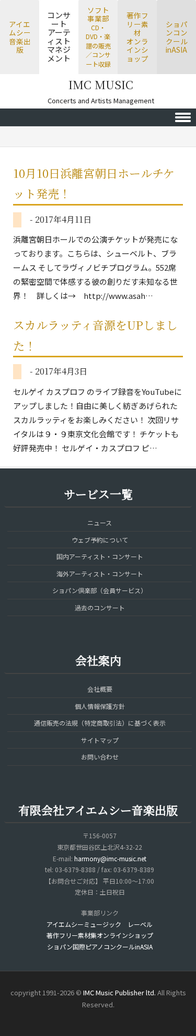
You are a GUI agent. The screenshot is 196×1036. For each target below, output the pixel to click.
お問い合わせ (100, 756)
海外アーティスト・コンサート (99, 573)
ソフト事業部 (98, 36)
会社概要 (99, 688)
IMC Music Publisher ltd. (119, 992)
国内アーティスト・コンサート (99, 556)
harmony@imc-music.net (110, 858)
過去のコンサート (100, 607)
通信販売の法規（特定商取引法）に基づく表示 (100, 722)
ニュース (99, 522)
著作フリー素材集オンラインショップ (100, 935)
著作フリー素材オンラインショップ (137, 37)
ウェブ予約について (100, 539)
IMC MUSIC (100, 84)
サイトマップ (100, 740)
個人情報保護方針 (100, 706)
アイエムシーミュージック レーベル (100, 924)
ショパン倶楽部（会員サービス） (99, 590)
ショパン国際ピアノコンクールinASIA (100, 946)
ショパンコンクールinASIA (177, 37)
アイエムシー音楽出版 (20, 37)
